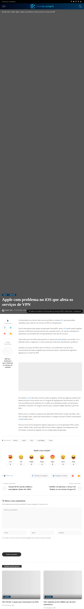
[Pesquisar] (80, 6)
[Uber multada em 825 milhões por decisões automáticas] (63, 585)
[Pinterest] (76, 1)
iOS (62, 320)
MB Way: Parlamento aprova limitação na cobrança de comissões (7, 363)
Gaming (7, 596)
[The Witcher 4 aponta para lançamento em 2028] (21, 585)
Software (41, 440)
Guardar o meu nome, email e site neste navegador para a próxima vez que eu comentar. (27, 538)
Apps (24, 440)
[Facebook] (71, 1)
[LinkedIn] (81, 1)
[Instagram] (78, 1)
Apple (5, 295)
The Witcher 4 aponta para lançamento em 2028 (20, 602)
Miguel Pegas (9, 310)
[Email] (10, 333)
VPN (51, 440)
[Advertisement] (50, 376)
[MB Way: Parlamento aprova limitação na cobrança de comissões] (7, 351)
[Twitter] (74, 1)
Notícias (12, 295)
